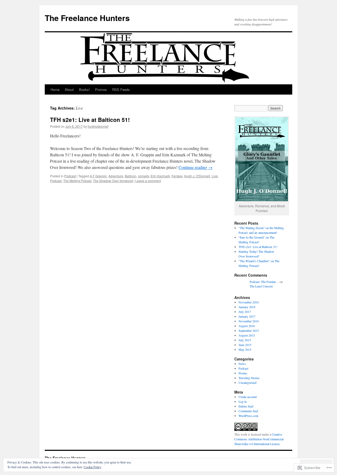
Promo (243, 373)
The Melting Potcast (77, 180)
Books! (84, 89)
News (242, 364)
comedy (143, 176)
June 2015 (245, 345)
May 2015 (245, 349)
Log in (243, 401)
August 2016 (247, 326)
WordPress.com (248, 416)
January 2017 (247, 316)
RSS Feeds (121, 89)
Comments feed (248, 411)
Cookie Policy (92, 467)
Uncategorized (247, 382)
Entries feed (246, 406)
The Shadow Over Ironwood (113, 180)
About (69, 89)
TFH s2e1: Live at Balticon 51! (90, 119)
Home (55, 89)
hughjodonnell (98, 126)
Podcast (70, 176)
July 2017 (245, 311)
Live (215, 176)
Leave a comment (148, 180)
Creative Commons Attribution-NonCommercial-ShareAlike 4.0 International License (259, 439)
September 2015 (249, 330)
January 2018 (247, 307)
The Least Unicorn (261, 286)
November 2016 (249, 321)
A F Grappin (98, 176)
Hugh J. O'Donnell (197, 176)
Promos (101, 89)
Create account (248, 397)
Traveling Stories (249, 378)
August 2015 (247, 335)
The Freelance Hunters (87, 17)
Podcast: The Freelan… (264, 282)
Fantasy (176, 176)
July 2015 (245, 340)
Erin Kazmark (160, 176)
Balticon (130, 176)
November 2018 (249, 302)
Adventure (115, 176)
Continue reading (195, 167)
